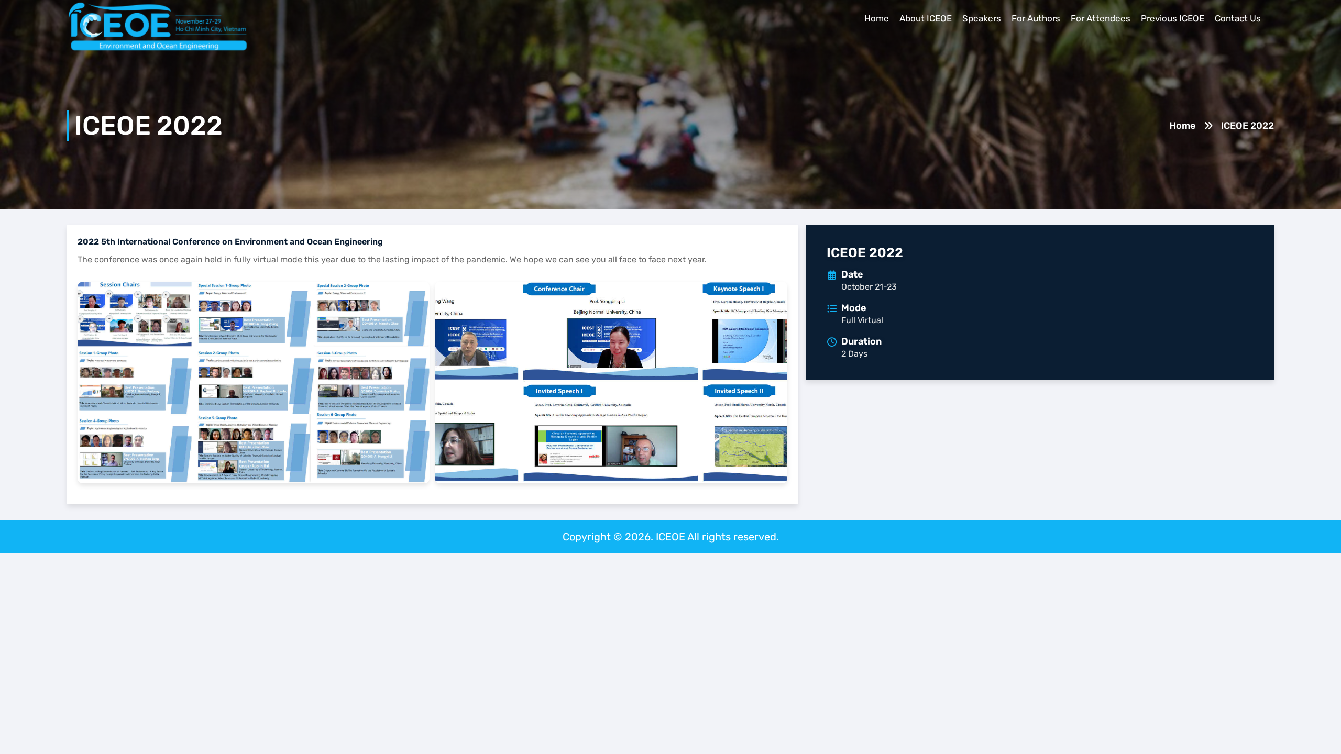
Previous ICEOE (1172, 18)
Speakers (981, 18)
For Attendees (1100, 18)
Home (876, 18)
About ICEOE (925, 18)
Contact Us (1238, 18)
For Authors (1036, 18)
